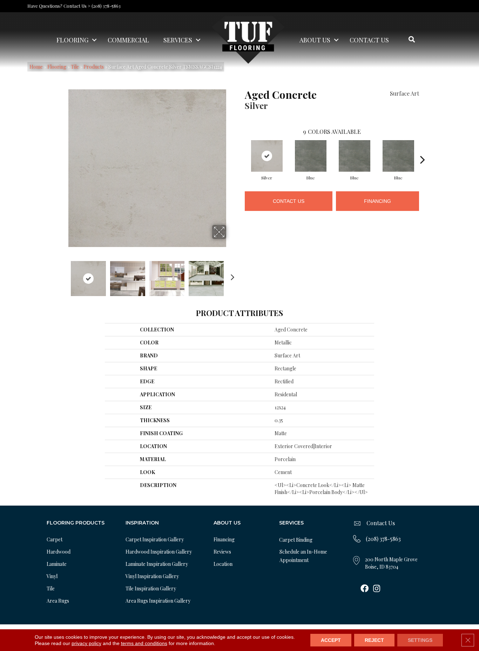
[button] (94, 40)
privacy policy (86, 643)
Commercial (128, 40)
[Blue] (310, 155)
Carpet (54, 539)
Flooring (72, 40)
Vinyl (52, 576)
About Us (314, 40)
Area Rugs (58, 600)
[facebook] (364, 589)
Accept (331, 640)
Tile (51, 588)
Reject (374, 640)
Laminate (57, 564)
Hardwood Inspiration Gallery (159, 551)
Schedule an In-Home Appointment (303, 555)
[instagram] (376, 589)
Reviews (222, 551)
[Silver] (266, 155)
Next (230, 275)
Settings (420, 640)
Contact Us (369, 40)
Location (223, 564)
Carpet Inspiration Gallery (155, 539)
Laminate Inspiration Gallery (157, 564)
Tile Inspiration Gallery (151, 588)
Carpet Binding (295, 539)
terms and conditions (144, 643)
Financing (377, 201)
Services (177, 40)
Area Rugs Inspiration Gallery (158, 600)
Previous (63, 275)
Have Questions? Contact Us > (58, 6)
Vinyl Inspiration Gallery (152, 576)
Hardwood (58, 551)
